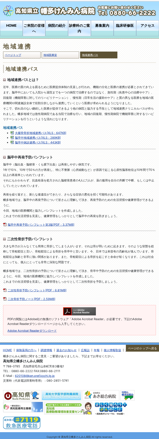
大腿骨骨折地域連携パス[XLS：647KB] (40, 133)
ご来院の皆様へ (34, 28)
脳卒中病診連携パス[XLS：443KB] (38, 142)
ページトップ (13, 55)
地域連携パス (90, 55)
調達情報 (46, 350)
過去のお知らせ (66, 350)
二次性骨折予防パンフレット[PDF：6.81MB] (37, 290)
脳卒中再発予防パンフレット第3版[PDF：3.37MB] (41, 224)
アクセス (148, 25)
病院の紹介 (57, 25)
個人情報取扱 (112, 350)
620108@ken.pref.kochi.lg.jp (35, 375)
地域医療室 (50, 55)
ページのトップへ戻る (142, 348)
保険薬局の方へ (26, 350)
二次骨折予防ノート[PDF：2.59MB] (31, 299)
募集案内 (102, 25)
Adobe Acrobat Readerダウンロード (32, 330)
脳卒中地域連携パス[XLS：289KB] (38, 137)
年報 (97, 350)
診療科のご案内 (79, 28)
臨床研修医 (125, 25)
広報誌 (85, 350)
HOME (11, 25)
